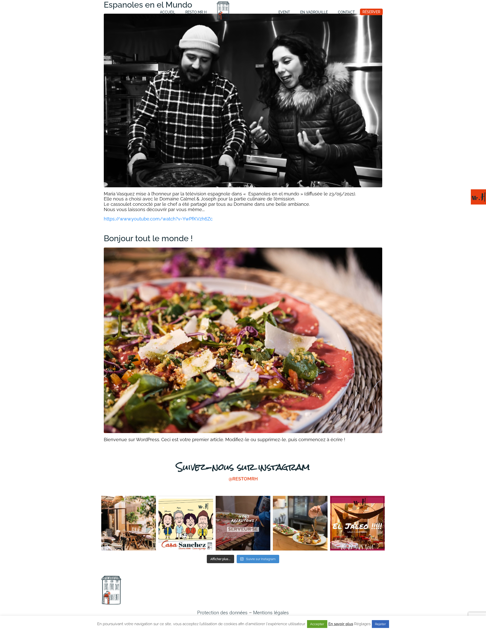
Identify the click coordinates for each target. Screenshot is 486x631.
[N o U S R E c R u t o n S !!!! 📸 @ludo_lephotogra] (243, 523)
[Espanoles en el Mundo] (243, 100)
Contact (346, 12)
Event (284, 12)
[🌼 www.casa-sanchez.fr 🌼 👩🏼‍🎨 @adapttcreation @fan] (185, 523)
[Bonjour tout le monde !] (243, 339)
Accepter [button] (317, 624)
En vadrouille (314, 12)
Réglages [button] (362, 624)
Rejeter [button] (380, 624)
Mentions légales (271, 613)
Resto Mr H (196, 12)
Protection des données (222, 613)
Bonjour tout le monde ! (148, 238)
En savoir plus (340, 624)
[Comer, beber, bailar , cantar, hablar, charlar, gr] (357, 523)
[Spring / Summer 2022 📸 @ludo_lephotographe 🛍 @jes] (128, 523)
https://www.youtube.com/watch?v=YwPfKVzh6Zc (158, 218)
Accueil (167, 12)
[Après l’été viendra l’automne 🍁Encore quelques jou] (300, 523)
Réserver (371, 12)
